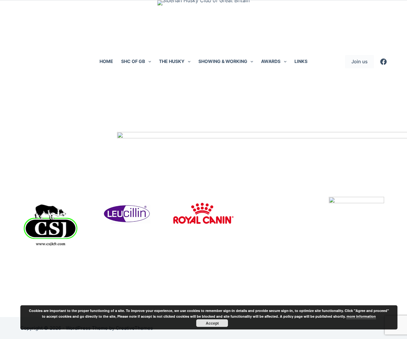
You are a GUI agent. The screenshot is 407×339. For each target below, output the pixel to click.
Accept (212, 323)
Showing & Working (222, 61)
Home (106, 61)
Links (300, 61)
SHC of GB (133, 61)
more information (361, 316)
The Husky (171, 61)
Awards (270, 61)
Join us (359, 62)
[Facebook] (383, 62)
